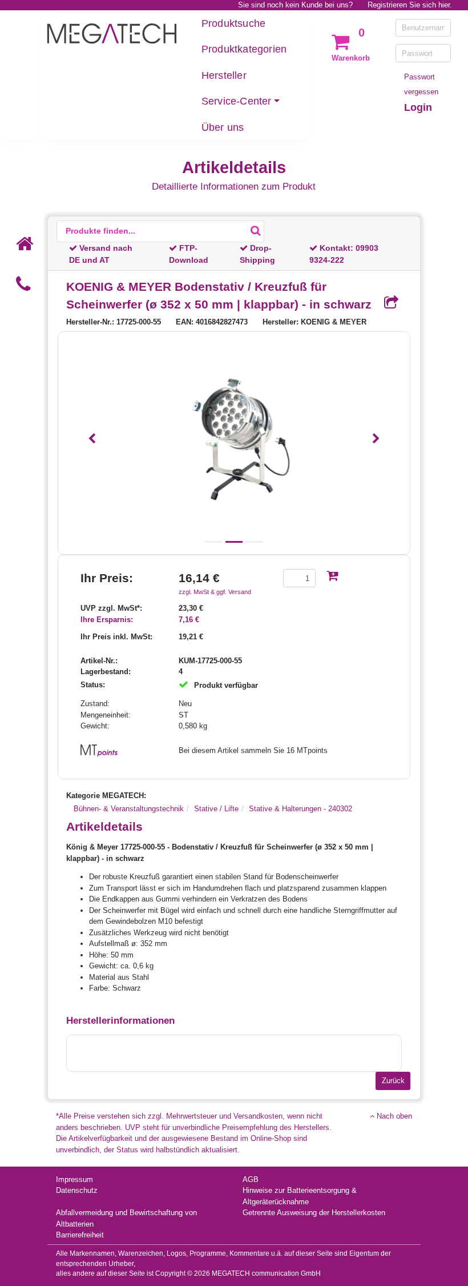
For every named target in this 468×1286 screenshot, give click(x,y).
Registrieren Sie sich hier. (410, 5)
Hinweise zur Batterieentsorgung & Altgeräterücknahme (300, 1196)
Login (418, 107)
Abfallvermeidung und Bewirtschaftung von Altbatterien (126, 1218)
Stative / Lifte (216, 808)
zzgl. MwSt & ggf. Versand (215, 591)
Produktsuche (233, 23)
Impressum (74, 1179)
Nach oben (393, 1116)
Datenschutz (77, 1190)
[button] (92, 439)
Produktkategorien (244, 49)
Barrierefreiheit (80, 1235)
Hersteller (224, 75)
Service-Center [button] (236, 101)
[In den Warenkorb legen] (332, 576)
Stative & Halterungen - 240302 (300, 808)
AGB (251, 1179)
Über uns (222, 127)
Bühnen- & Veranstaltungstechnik (129, 808)
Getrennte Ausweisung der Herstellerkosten (314, 1212)
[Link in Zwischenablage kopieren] (387, 303)
